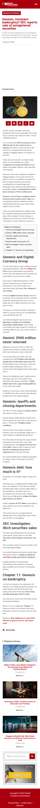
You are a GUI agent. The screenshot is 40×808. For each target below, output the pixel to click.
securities (7, 557)
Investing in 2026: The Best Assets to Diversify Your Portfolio (20, 703)
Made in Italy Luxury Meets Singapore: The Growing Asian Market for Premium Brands (20, 667)
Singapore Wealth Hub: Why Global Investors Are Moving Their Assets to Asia (20, 738)
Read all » (20, 675)
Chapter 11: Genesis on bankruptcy (19, 250)
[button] (8, 123)
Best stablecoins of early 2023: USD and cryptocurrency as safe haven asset (19, 620)
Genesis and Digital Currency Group (20, 230)
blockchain (10, 630)
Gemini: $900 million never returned (20, 233)
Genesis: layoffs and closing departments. (17, 237)
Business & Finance (11, 13)
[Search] (32, 756)
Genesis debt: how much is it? (17, 241)
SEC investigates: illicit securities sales (19, 246)
